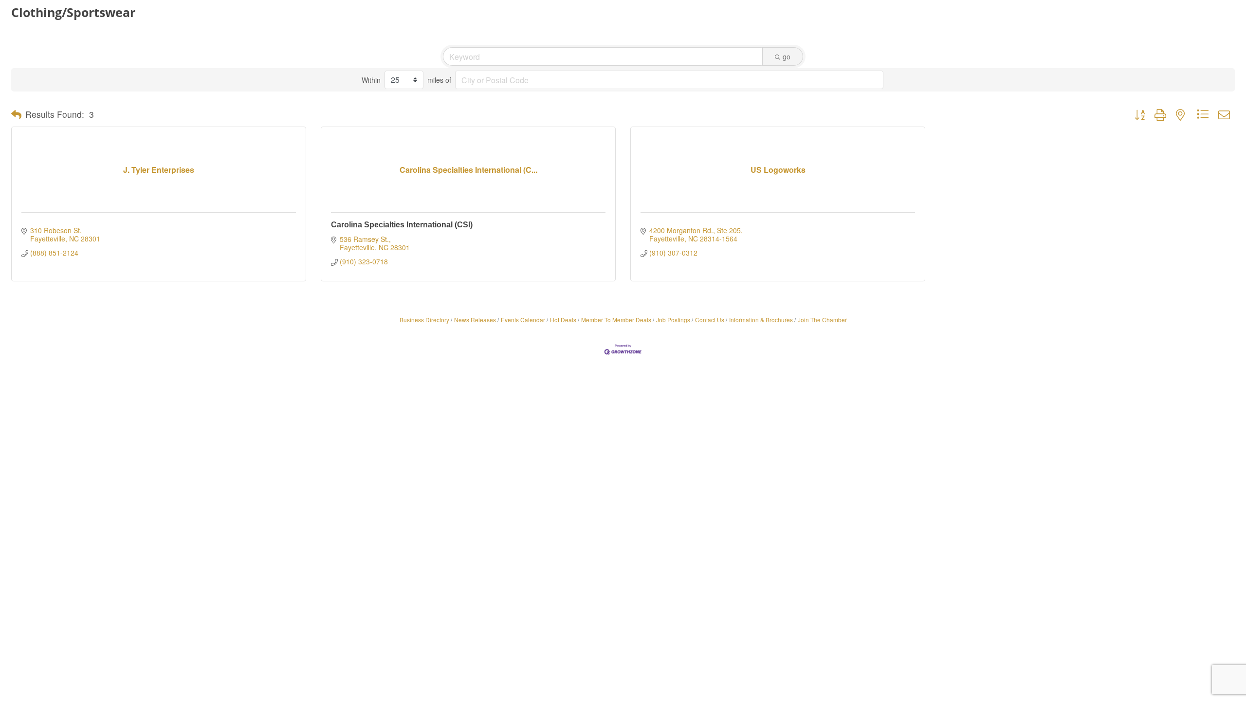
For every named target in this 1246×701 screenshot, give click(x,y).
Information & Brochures (761, 319)
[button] (16, 114)
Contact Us (709, 319)
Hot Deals (563, 319)
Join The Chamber (822, 319)
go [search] (786, 56)
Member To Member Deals (616, 319)
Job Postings (673, 319)
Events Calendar (523, 319)
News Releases (475, 319)
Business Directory (424, 319)
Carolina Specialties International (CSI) (402, 225)
